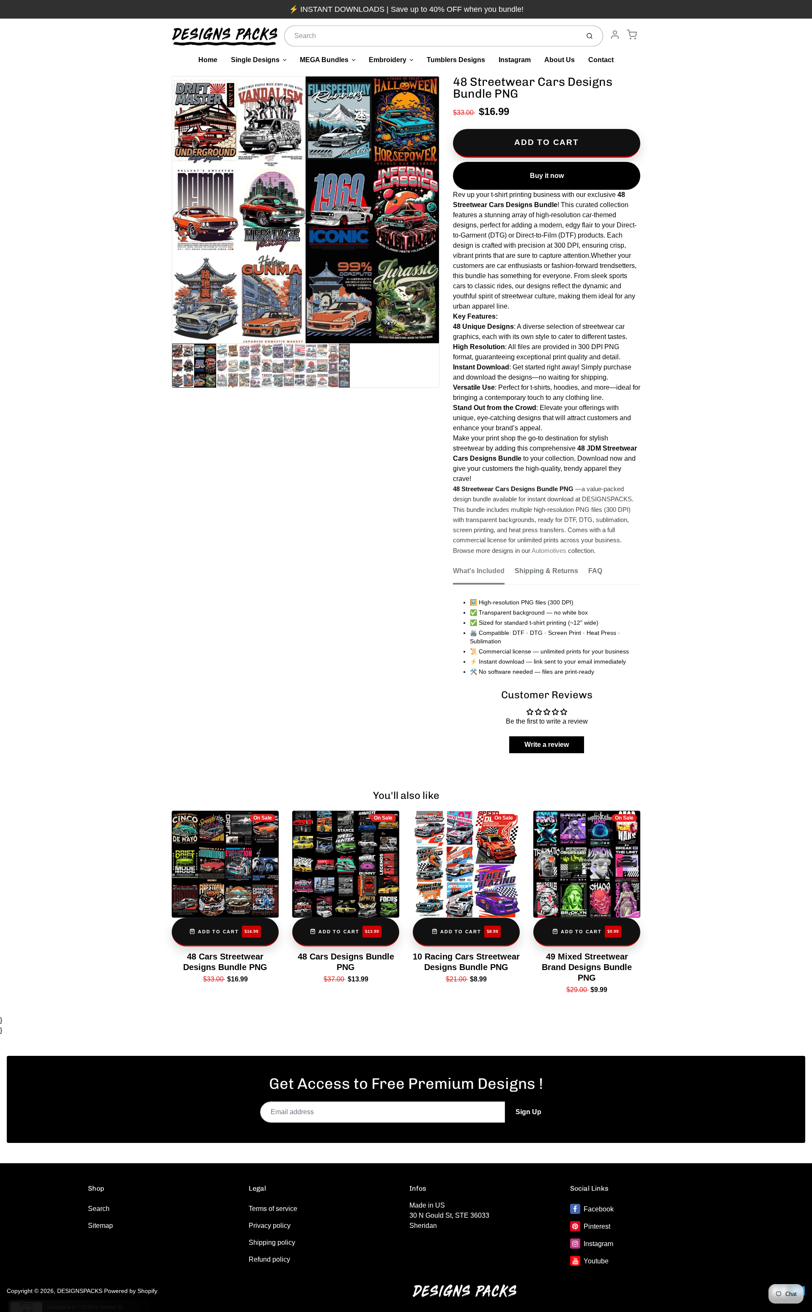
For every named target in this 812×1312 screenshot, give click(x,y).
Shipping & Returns (546, 570)
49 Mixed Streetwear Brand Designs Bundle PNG (587, 967)
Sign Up (528, 1111)
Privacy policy (270, 1225)
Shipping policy (272, 1242)
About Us (559, 59)
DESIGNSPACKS (79, 1290)
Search (99, 1208)
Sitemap (100, 1225)
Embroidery (387, 59)
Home (207, 59)
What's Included (479, 570)
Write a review (546, 744)
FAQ (595, 570)
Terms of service (273, 1208)
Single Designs (255, 59)
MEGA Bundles (324, 59)
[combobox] (431, 35)
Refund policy (269, 1259)
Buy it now (547, 175)
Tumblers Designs (456, 59)
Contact (601, 59)
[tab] (484, 574)
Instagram (515, 59)
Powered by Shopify (130, 1290)
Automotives (549, 550)
